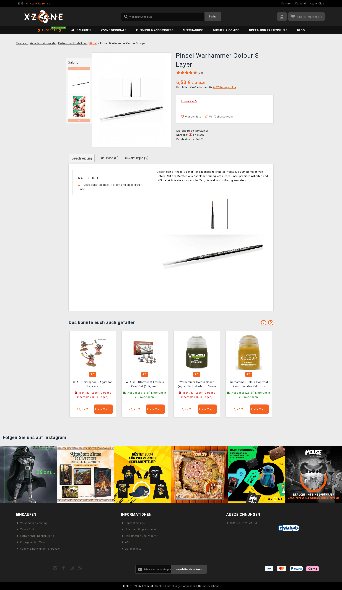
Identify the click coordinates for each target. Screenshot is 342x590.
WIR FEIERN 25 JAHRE (244, 523)
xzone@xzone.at (36, 3)
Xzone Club (317, 3)
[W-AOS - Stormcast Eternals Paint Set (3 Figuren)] (144, 352)
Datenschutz (133, 548)
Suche (212, 16)
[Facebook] (63, 568)
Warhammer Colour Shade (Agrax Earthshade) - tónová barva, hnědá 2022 (197, 384)
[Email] (55, 568)
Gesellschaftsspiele (96, 184)
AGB (128, 542)
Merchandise (193, 30)
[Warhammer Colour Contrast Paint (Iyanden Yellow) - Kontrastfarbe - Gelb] (248, 352)
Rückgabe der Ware (32, 542)
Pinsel (82, 189)
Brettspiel (201, 130)
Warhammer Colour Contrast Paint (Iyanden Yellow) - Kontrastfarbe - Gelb (249, 384)
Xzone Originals (113, 30)
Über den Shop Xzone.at (140, 529)
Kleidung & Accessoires (154, 30)
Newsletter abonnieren (189, 569)
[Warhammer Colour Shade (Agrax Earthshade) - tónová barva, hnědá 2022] (196, 352)
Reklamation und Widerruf (142, 535)
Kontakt (286, 3)
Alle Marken (81, 30)
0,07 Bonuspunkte (224, 87)
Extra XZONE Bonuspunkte (37, 535)
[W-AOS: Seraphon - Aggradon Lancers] (92, 352)
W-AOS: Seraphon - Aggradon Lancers (93, 384)
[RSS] (80, 568)
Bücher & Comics (226, 30)
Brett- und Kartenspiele (268, 30)
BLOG (301, 30)
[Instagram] (72, 568)
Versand (300, 3)
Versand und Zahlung (34, 523)
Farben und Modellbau (126, 184)
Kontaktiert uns (135, 523)
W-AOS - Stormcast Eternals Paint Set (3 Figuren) (145, 384)
